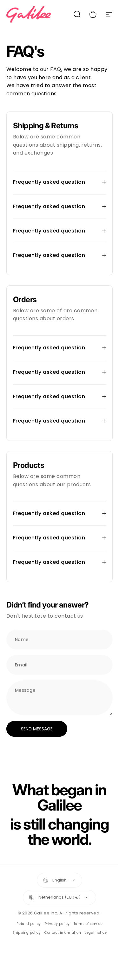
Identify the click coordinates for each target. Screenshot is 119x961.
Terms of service (85, 923)
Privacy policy (54, 923)
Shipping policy (24, 932)
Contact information (60, 932)
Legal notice (93, 932)
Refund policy (26, 923)
